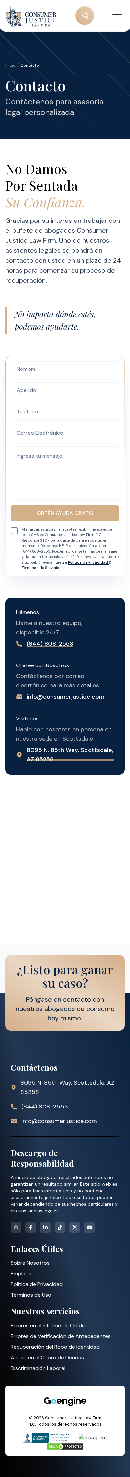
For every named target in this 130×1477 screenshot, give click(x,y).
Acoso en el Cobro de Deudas (47, 1357)
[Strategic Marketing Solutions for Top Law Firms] (65, 1401)
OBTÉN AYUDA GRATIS (65, 513)
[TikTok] (60, 1227)
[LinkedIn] (45, 1227)
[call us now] (84, 15)
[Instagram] (16, 1227)
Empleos (21, 1273)
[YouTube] (89, 1227)
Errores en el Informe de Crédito (50, 1325)
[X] (74, 1227)
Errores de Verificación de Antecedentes (61, 1336)
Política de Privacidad (88, 562)
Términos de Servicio (41, 567)
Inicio (10, 65)
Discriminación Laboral (38, 1368)
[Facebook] (30, 1227)
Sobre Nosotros (30, 1262)
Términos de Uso (31, 1294)
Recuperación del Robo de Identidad (55, 1346)
